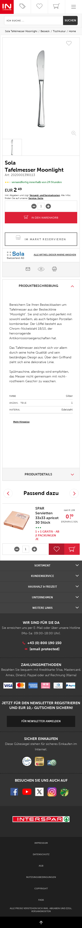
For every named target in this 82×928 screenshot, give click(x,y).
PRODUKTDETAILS (38, 474)
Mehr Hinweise (21, 422)
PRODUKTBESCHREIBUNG (38, 286)
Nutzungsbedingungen (41, 877)
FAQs (41, 900)
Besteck (45, 31)
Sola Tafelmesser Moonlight (21, 31)
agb (41, 865)
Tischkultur (59, 31)
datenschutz (41, 854)
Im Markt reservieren (45, 239)
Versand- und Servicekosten (45, 195)
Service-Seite (35, 198)
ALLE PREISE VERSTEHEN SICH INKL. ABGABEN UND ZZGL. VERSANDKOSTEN (41, 910)
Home (72, 31)
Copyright (41, 888)
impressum (41, 843)
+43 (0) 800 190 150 (44, 643)
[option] (41, 88)
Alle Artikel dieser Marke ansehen (55, 254)
